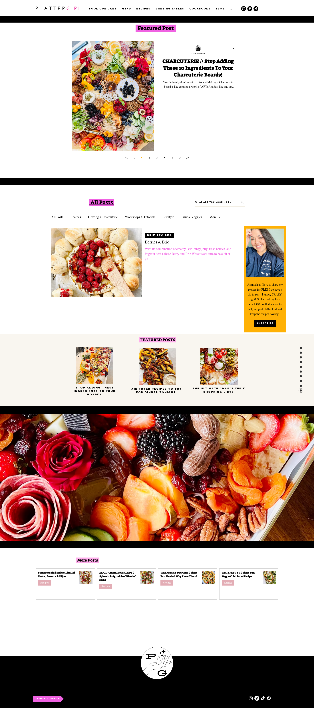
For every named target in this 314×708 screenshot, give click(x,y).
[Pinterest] (256, 698)
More (213, 217)
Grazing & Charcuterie (103, 217)
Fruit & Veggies (191, 217)
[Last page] (187, 157)
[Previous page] (134, 157)
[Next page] (180, 157)
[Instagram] (243, 8)
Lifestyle (168, 217)
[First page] (126, 157)
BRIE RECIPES (159, 235)
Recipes (76, 217)
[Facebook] (249, 8)
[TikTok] (255, 8)
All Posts (57, 217)
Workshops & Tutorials (140, 217)
